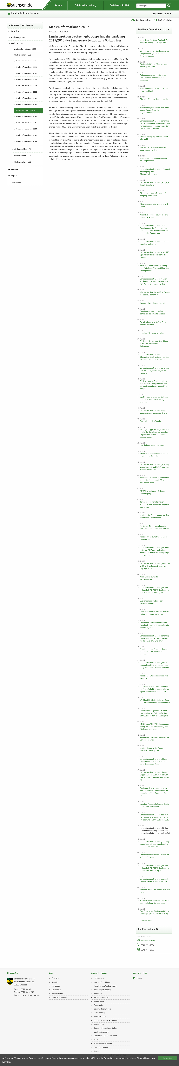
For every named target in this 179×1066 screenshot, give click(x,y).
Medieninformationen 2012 (26, 142)
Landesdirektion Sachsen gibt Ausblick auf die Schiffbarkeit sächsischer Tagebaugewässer (154, 761)
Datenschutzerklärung (61, 1058)
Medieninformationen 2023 (26, 73)
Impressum (56, 986)
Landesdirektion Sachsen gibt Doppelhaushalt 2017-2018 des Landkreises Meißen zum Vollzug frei (155, 590)
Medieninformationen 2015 (26, 123)
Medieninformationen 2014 (26, 129)
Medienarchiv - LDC (22, 149)
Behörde (14, 170)
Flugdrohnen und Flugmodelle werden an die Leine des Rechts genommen (154, 651)
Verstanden (167, 1058)
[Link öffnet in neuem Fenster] (19, 7)
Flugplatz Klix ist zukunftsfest (152, 333)
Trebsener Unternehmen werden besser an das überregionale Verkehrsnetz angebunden (155, 480)
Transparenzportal (101, 1047)
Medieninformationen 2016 (26, 117)
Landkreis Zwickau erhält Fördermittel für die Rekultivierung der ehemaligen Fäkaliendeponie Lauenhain (154, 689)
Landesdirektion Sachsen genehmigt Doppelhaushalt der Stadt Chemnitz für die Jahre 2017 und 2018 (154, 638)
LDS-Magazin (99, 978)
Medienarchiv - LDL (22, 162)
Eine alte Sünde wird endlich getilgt (154, 99)
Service (52, 973)
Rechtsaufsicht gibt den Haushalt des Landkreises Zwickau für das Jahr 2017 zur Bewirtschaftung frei (154, 713)
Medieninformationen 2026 (25, 49)
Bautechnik (98, 994)
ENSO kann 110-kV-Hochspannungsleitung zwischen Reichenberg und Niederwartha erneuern (155, 726)
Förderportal (98, 1005)
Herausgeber (12, 973)
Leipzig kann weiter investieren (152, 445)
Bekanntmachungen (101, 997)
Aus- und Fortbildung (102, 982)
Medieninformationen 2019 (26, 98)
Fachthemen (16, 182)
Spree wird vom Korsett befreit (152, 303)
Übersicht (55, 978)
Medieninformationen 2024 (26, 67)
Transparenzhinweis (59, 997)
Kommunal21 (99, 1024)
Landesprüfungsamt (101, 1032)
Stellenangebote (18, 38)
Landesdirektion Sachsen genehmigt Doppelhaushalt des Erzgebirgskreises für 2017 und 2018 (154, 844)
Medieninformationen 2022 (26, 80)
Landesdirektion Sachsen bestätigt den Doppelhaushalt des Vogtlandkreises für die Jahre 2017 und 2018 (154, 817)
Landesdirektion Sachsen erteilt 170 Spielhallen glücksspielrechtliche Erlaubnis (154, 254)
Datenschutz (56, 990)
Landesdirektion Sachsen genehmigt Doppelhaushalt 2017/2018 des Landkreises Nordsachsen (155, 466)
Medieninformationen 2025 (26, 61)
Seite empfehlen (140, 973)
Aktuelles (15, 31)
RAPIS (96, 1040)
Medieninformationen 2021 (26, 86)
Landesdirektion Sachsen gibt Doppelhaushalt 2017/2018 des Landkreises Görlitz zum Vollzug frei (155, 868)
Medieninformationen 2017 (26, 110)
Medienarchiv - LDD (22, 156)
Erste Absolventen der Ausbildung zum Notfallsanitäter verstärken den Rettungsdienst (154, 268)
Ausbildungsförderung (102, 990)
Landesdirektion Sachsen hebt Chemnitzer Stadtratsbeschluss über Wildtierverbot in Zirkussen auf (154, 357)
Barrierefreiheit (57, 994)
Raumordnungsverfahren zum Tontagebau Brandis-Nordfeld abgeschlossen (154, 110)
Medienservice (16, 43)
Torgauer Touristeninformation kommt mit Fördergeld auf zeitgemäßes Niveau (154, 504)
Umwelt (96, 1051)
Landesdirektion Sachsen (25, 13)
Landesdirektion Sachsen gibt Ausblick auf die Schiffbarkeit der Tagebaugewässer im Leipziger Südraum (154, 665)
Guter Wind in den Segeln (150, 421)
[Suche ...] (168, 5)
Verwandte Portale (99, 973)
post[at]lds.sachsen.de (30, 995)
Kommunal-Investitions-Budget (105, 1028)
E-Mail (139, 978)
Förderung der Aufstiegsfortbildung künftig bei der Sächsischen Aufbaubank (154, 343)
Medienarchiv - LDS (22, 55)
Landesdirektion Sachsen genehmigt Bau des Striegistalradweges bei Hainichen (154, 370)
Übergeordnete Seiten (160, 14)
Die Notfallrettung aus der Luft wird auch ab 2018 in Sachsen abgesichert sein (154, 399)
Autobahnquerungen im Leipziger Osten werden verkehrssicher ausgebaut (153, 77)
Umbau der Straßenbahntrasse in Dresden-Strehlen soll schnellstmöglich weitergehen (154, 625)
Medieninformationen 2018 (26, 105)
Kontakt (54, 982)
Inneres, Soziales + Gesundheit (105, 1021)
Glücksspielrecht (100, 1017)
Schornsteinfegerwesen (103, 1043)
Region (14, 176)
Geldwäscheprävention (102, 1009)
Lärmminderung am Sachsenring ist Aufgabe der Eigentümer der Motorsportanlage (154, 53)
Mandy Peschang (148, 941)
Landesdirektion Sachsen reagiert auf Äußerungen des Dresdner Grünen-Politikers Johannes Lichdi (154, 281)
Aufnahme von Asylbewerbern (105, 986)
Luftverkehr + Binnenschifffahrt (105, 1036)
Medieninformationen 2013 (26, 135)
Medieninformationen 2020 (26, 92)
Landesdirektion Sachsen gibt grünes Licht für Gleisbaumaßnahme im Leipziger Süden (155, 565)
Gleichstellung (99, 1013)
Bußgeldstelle (99, 1001)
